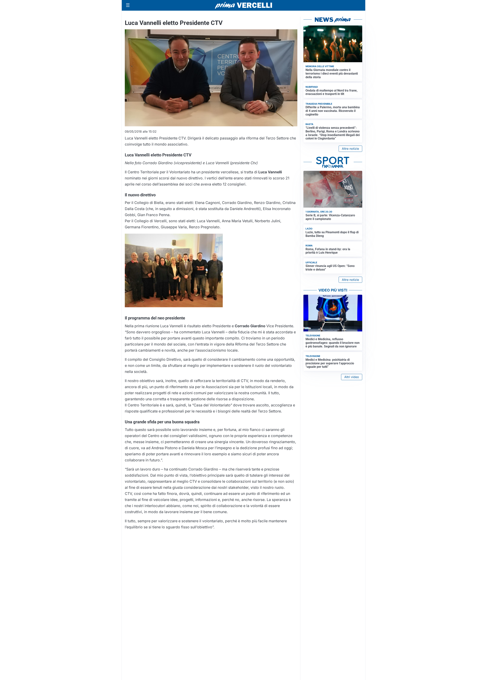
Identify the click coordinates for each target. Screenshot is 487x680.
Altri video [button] (351, 377)
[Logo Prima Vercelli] (243, 5)
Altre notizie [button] (350, 148)
